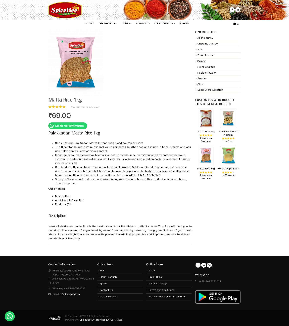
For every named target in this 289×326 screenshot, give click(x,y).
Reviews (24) (63, 204)
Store (151, 270)
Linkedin (203, 265)
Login (185, 23)
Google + (209, 265)
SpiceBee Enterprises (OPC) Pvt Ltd (101, 320)
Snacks (201, 78)
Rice (200, 49)
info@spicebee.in (70, 294)
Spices (201, 61)
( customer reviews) (85, 107)
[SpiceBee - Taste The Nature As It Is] (65, 10)
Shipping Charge (207, 43)
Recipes (125, 23)
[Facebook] (232, 9)
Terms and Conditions (161, 290)
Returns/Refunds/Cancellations (167, 296)
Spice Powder (207, 72)
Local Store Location (210, 89)
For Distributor (163, 23)
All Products (205, 38)
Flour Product (206, 55)
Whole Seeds (207, 67)
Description (62, 196)
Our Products (107, 23)
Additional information (69, 200)
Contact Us (143, 23)
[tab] (123, 196)
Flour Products (109, 277)
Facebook (198, 265)
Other (201, 84)
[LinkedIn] (237, 9)
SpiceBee (89, 23)
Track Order (155, 277)
